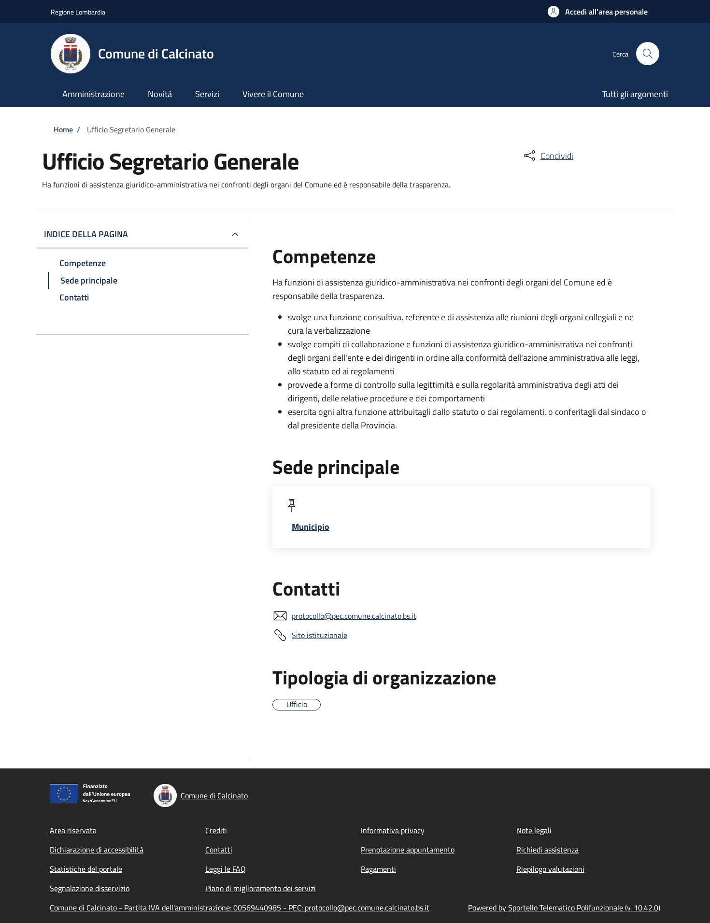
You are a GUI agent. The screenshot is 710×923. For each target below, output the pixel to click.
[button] (597, 11)
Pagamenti (378, 869)
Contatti (218, 849)
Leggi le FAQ (225, 869)
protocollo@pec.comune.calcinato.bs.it (354, 616)
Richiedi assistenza (547, 849)
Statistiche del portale (86, 869)
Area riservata (73, 830)
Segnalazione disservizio (89, 888)
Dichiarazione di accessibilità (96, 849)
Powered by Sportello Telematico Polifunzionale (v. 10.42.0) (564, 907)
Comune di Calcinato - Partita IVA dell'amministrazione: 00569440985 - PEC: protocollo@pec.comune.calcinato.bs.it (239, 907)
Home (63, 129)
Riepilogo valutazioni (550, 869)
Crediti (216, 830)
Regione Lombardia (78, 12)
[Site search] (647, 53)
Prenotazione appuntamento (407, 849)
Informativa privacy (393, 830)
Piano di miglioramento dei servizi (260, 888)
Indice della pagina (86, 234)
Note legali (534, 830)
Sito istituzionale (319, 635)
